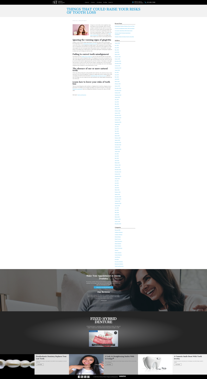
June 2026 (117, 47)
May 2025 (117, 77)
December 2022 (118, 142)
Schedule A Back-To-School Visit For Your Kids (124, 36)
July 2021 (117, 180)
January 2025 (117, 86)
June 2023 (117, 128)
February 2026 (118, 56)
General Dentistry (118, 254)
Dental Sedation (118, 245)
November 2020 (118, 198)
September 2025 (118, 67)
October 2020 (117, 201)
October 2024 (117, 92)
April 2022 (117, 160)
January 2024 (117, 113)
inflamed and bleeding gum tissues (90, 43)
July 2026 (117, 45)
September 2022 (118, 149)
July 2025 (117, 72)
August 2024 (117, 97)
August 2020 (117, 205)
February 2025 (118, 83)
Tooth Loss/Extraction (81, 94)
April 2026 (117, 52)
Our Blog (105, 2)
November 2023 (118, 117)
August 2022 (117, 151)
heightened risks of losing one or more (98, 75)
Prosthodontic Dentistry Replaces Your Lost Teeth (124, 26)
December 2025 (118, 61)
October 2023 (117, 119)
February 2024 (118, 110)
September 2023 (118, 122)
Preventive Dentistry (119, 261)
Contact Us (110, 2)
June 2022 (117, 156)
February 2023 (118, 137)
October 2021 (117, 174)
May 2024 (117, 104)
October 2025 (117, 65)
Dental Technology (118, 248)
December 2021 (118, 169)
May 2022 (117, 158)
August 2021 (117, 178)
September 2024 (118, 95)
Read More (40, 364)
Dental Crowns (118, 239)
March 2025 (117, 81)
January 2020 (117, 221)
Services (93, 2)
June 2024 (117, 101)
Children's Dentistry (119, 232)
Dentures (116, 250)
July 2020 (117, 207)
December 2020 (118, 196)
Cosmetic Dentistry (118, 234)
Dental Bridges (118, 236)
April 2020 (117, 214)
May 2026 (117, 49)
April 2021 (117, 187)
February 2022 (118, 165)
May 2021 (117, 185)
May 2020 (117, 212)
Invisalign (117, 259)
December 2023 (118, 115)
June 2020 (117, 210)
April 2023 (117, 133)
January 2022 (117, 167)
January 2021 (117, 194)
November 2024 (118, 90)
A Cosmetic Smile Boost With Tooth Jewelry (123, 30)
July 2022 (117, 153)
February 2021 (118, 192)
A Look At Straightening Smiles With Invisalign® (124, 28)
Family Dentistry (118, 252)
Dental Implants (118, 243)
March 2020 (117, 216)
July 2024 (117, 99)
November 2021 (118, 171)
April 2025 (117, 79)
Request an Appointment (103, 287)
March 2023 (117, 135)
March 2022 (117, 162)
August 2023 (117, 124)
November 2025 (118, 63)
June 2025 (117, 74)
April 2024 (117, 106)
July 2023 (117, 126)
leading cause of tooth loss (87, 56)
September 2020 (118, 203)
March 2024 (117, 108)
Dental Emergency (118, 241)
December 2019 (118, 223)
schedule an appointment (77, 89)
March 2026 (117, 54)
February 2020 (118, 219)
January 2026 (117, 58)
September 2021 (118, 176)
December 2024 (118, 88)
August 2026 (117, 43)
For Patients (99, 2)
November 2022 (118, 144)
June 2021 (117, 183)
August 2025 (117, 70)
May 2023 (117, 131)
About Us (87, 2)
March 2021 (117, 189)
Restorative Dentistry (119, 263)
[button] (93, 306)
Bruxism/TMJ (117, 230)
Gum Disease (117, 257)
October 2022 (117, 147)
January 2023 (117, 140)
